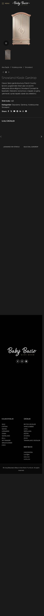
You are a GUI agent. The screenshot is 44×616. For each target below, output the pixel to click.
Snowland (29, 226)
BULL (3, 438)
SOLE (3, 424)
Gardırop (24, 263)
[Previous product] (3, 231)
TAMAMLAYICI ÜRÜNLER (32, 440)
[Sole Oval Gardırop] (30, 294)
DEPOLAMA (27, 431)
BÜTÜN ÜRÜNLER (30, 424)
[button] (41, 295)
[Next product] (8, 231)
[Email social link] (14, 270)
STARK (4, 433)
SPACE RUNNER (7, 443)
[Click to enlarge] (6, 43)
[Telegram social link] (26, 270)
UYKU (26, 429)
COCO (4, 445)
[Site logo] (21, 3)
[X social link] (11, 270)
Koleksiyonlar (17, 226)
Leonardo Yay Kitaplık (11, 305)
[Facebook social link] (8, 270)
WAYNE (4, 429)
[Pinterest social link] (17, 270)
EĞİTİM (26, 433)
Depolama (16, 263)
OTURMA (27, 436)
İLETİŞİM (26, 454)
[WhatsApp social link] (23, 270)
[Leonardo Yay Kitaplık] (11, 294)
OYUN (26, 438)
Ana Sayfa (5, 226)
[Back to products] (6, 231)
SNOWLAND (6, 436)
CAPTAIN (5, 426)
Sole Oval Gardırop (31, 305)
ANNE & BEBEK (29, 426)
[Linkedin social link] (20, 270)
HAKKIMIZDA (28, 452)
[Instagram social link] (22, 361)
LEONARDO (5, 431)
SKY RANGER (6, 440)
